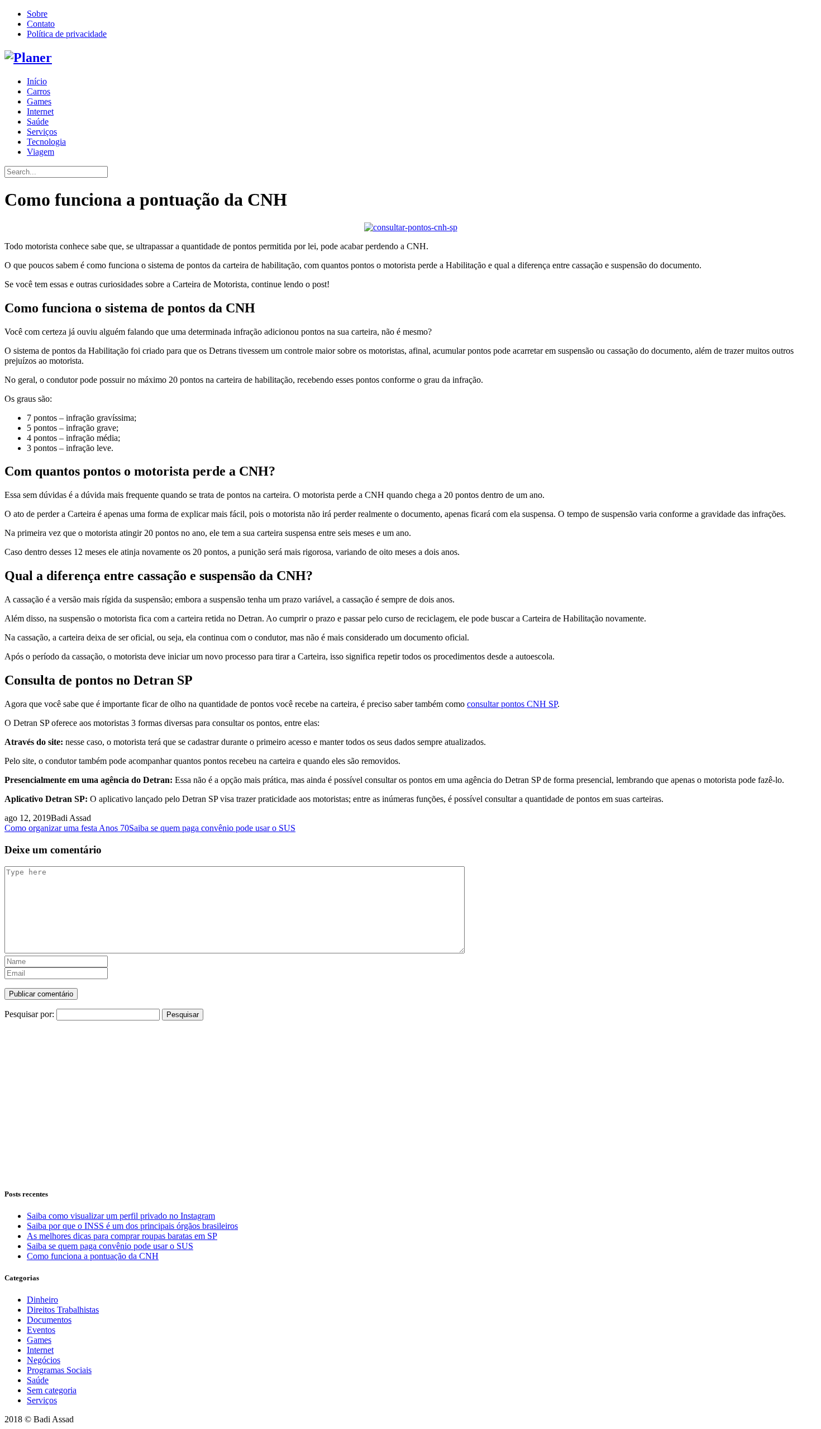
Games (39, 101)
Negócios (43, 1360)
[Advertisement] (339, 1098)
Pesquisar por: (29, 1014)
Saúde (38, 121)
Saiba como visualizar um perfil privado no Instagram (121, 1216)
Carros (38, 91)
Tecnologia (46, 141)
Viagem (40, 151)
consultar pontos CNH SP (512, 704)
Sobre (37, 13)
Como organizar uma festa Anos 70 (66, 828)
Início (37, 81)
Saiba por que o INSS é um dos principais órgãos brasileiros (132, 1226)
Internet (40, 111)
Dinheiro (42, 1299)
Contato (41, 24)
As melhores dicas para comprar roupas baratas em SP (122, 1236)
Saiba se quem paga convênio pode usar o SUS (212, 828)
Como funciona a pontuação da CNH (93, 1256)
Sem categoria (52, 1390)
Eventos (41, 1330)
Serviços (42, 131)
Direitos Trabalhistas (63, 1309)
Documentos (49, 1319)
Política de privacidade (67, 34)
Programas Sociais (59, 1370)
